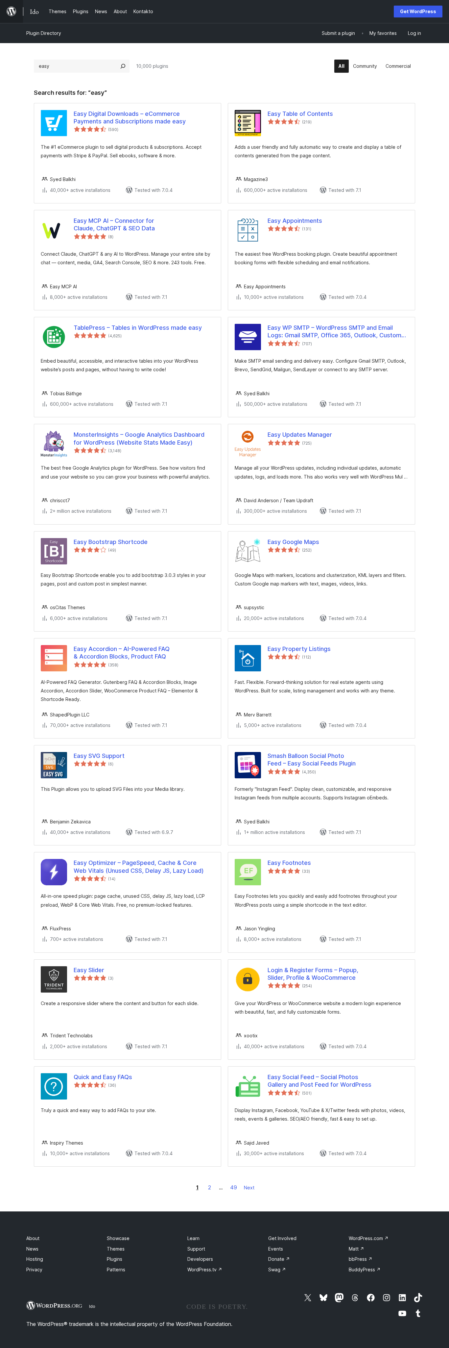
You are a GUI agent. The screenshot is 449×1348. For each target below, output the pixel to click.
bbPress (360, 1259)
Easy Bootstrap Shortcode (111, 541)
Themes (116, 1249)
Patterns (116, 1269)
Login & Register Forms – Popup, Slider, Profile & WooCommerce (313, 974)
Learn (193, 1238)
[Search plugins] (123, 66)
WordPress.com (369, 1238)
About (32, 1238)
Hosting (34, 1259)
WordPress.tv (204, 1269)
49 (233, 1187)
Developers (200, 1259)
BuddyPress (365, 1269)
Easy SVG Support (99, 755)
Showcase (118, 1238)
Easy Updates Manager (300, 434)
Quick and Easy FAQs (103, 1077)
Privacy (34, 1269)
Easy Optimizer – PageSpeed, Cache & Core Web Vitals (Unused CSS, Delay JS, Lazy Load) (139, 866)
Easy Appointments (295, 220)
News (32, 1249)
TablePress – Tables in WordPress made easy (138, 327)
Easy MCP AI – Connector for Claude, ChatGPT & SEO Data (114, 224)
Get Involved (282, 1238)
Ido (92, 1306)
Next (249, 1187)
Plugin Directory (43, 33)
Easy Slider (89, 970)
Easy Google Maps (293, 541)
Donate (279, 1259)
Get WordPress (418, 11)
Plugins (114, 1259)
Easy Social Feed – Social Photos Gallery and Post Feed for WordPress (319, 1081)
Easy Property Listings (299, 648)
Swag (277, 1269)
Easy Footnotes (289, 862)
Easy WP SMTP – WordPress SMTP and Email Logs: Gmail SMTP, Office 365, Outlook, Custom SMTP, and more (334, 331)
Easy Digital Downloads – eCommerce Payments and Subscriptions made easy (130, 117)
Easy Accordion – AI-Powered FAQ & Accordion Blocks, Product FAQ (122, 652)
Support (196, 1249)
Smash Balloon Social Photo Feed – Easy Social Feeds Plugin (312, 759)
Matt (356, 1249)
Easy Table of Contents (300, 113)
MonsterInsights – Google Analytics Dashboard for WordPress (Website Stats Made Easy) (139, 438)
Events (275, 1249)
